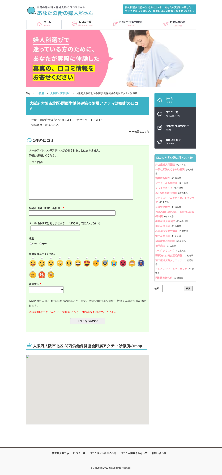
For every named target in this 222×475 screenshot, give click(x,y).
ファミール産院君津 (166, 183)
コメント (87, 162)
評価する (34, 283)
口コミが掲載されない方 (134, 453)
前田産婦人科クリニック (169, 260)
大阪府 (40, 93)
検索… (158, 288)
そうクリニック (164, 188)
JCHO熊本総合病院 (166, 192)
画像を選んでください (42, 253)
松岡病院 (160, 245)
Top (28, 93)
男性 (34, 243)
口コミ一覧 (79, 453)
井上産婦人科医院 (165, 164)
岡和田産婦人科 (164, 277)
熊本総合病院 (163, 178)
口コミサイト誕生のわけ (103, 453)
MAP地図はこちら (139, 131)
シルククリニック (165, 250)
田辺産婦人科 (163, 226)
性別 (31, 238)
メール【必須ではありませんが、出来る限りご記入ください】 (65, 223)
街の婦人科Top (60, 453)
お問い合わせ (159, 453)
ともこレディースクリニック (171, 269)
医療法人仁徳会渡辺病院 (169, 255)
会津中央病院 (163, 207)
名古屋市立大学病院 (166, 231)
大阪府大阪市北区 (60, 93)
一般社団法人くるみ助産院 (170, 169)
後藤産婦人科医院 (165, 221)
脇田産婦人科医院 (165, 240)
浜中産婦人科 (163, 236)
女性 (44, 243)
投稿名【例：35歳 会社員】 (46, 208)
